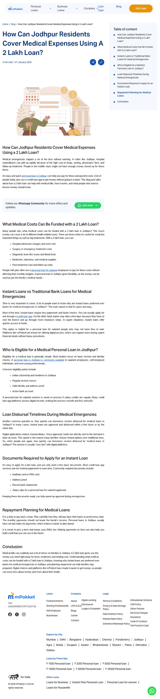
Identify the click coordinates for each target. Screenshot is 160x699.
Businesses (52, 615)
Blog (118, 6)
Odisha (50, 650)
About (74, 601)
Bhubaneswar (100, 645)
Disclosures (87, 604)
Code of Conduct (138, 621)
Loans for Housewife (58, 687)
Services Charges (139, 612)
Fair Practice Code (139, 625)
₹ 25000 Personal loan (118, 669)
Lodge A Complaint (91, 608)
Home (5, 24)
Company (89, 8)
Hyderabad (91, 639)
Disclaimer (135, 617)
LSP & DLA (76, 605)
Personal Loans (36, 8)
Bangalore (75, 639)
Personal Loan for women (122, 682)
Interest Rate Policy (112, 618)
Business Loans (62, 8)
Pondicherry (123, 639)
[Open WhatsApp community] (152, 690)
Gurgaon (72, 645)
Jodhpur (139, 639)
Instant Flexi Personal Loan (87, 682)
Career (74, 615)
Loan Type (101, 8)
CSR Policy (135, 604)
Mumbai (51, 639)
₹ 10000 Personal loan (59, 669)
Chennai (107, 639)
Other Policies (137, 608)
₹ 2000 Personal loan (87, 663)
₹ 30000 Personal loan (88, 669)
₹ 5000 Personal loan (114, 663)
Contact (75, 620)
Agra (49, 645)
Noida (59, 645)
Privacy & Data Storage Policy (114, 607)
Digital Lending (89, 600)
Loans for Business (57, 682)
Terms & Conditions (112, 601)
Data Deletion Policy (113, 614)
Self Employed (53, 610)
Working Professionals (57, 605)
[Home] (16, 8)
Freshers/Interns (54, 601)
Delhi (63, 639)
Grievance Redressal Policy (116, 623)
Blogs (73, 610)
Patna (128, 645)
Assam (85, 645)
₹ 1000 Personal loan (58, 663)
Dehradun (141, 645)
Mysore (116, 645)
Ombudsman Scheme (141, 600)
